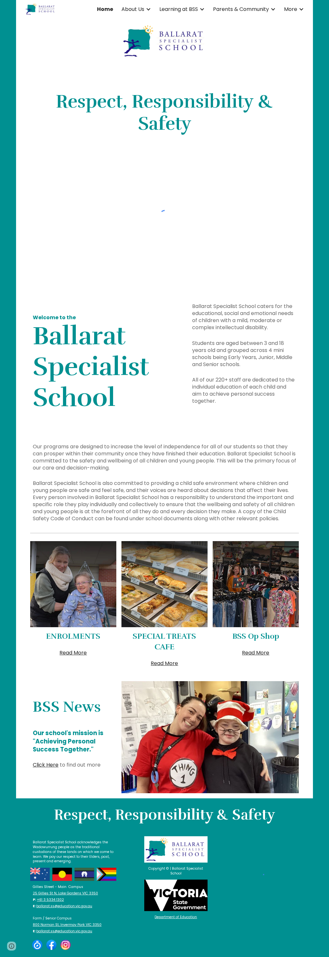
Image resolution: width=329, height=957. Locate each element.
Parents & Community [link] (241, 9)
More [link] (290, 9)
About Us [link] (132, 9)
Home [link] (105, 9)
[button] (11, 946)
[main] (164, 113)
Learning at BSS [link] (178, 9)
